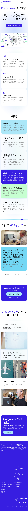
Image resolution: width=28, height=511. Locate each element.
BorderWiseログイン (14, 25)
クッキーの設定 (24, 506)
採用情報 (16, 486)
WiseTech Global (18, 482)
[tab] (6, 275)
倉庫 (15, 471)
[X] (24, 502)
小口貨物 (16, 478)
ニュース (3, 491)
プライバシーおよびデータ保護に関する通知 (14, 506)
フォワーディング (18, 468)
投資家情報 (17, 484)
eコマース (16, 473)
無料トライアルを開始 (14, 294)
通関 (15, 469)
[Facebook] (22, 502)
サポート (3, 487)
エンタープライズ (18, 474)
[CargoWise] (6, 2)
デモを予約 (8, 432)
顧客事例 (3, 489)
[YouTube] (26, 502)
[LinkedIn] (19, 502)
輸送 (15, 476)
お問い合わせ (4, 492)
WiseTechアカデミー (6, 486)
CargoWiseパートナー (6, 484)
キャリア (16, 479)
